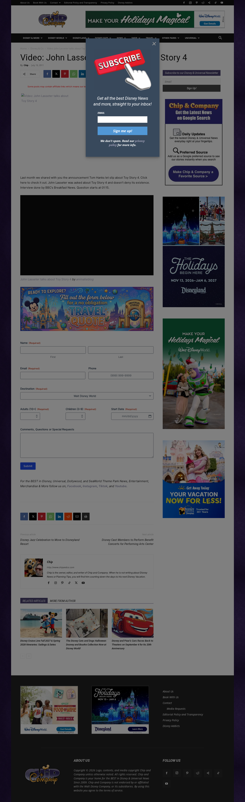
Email (101, 113)
